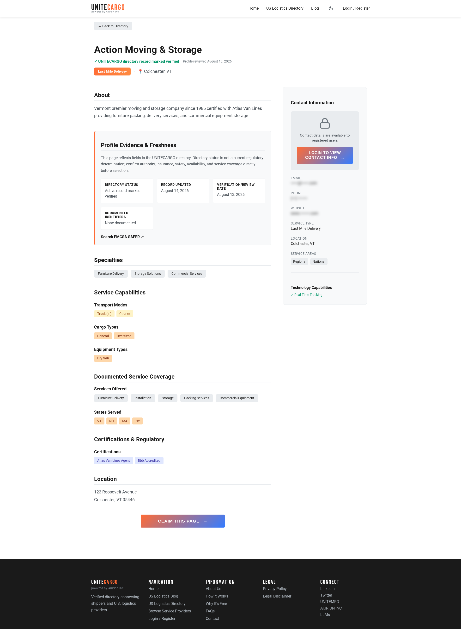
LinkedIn (327, 588)
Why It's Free (216, 603)
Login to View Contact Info (325, 155)
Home (254, 8)
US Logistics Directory (284, 8)
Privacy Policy (275, 588)
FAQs (210, 611)
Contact (212, 618)
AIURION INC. (331, 608)
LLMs (325, 614)
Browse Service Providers (169, 611)
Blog (315, 8)
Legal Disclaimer (277, 596)
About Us (213, 588)
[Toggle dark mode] (331, 8)
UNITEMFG (329, 601)
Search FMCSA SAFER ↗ (122, 237)
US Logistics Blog (163, 596)
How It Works (217, 596)
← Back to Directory (113, 26)
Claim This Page (183, 520)
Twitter (326, 595)
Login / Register (356, 8)
